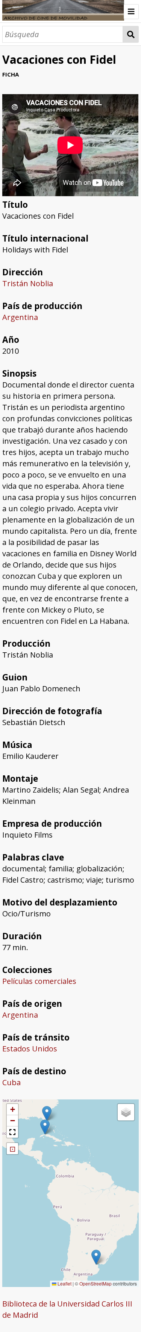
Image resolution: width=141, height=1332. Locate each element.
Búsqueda (130, 34)
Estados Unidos (29, 1049)
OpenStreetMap (95, 1283)
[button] (96, 1257)
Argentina (20, 317)
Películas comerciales (39, 981)
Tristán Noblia (27, 283)
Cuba (11, 1082)
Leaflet (63, 1283)
